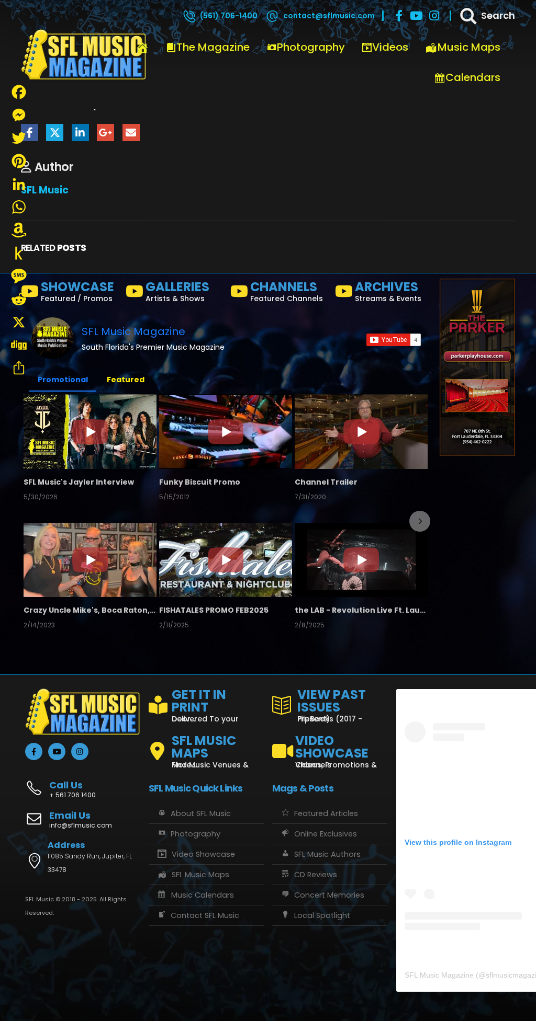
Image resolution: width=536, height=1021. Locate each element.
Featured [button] (125, 379)
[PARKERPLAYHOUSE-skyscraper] (477, 367)
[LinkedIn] (18, 184)
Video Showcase (203, 854)
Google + (105, 132)
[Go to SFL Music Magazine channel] (52, 338)
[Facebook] (399, 15)
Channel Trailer (326, 482)
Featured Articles (326, 813)
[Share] (18, 368)
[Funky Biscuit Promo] (225, 431)
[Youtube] (416, 15)
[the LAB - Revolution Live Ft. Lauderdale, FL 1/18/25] (361, 560)
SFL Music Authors (327, 854)
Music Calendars (202, 895)
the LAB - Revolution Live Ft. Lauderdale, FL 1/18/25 (361, 610)
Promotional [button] (63, 379)
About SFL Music (201, 813)
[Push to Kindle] (18, 253)
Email (131, 132)
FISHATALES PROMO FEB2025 (214, 610)
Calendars (472, 77)
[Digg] (18, 345)
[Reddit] (18, 299)
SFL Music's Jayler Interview (79, 482)
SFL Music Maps (200, 874)
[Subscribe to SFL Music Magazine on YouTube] (393, 340)
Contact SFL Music (205, 915)
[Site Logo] (84, 55)
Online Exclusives (325, 834)
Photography (311, 47)
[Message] (18, 276)
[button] (32, 521)
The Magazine (213, 47)
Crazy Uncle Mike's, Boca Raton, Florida (90, 610)
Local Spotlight (322, 915)
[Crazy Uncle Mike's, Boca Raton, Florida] (90, 560)
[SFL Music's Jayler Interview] (90, 431)
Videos (390, 47)
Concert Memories (329, 895)
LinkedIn (80, 132)
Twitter (54, 132)
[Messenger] (18, 115)
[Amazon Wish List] (18, 230)
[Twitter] (18, 138)
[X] (18, 322)
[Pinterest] (18, 161)
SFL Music (45, 190)
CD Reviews (315, 874)
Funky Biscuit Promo (199, 482)
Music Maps (469, 47)
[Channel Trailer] (361, 431)
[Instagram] (434, 15)
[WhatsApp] (18, 207)
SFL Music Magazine (133, 331)
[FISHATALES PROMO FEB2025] (225, 560)
